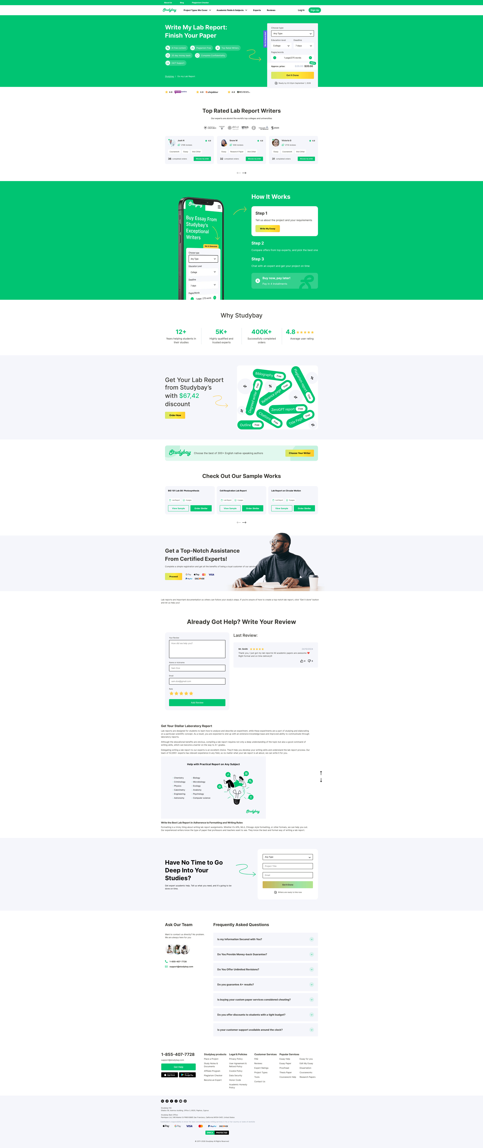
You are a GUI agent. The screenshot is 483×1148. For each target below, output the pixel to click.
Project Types (260, 1072)
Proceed (173, 576)
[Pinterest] (185, 1101)
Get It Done (292, 75)
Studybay (169, 76)
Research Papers (307, 1077)
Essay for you (306, 1059)
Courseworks (306, 1072)
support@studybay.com (181, 966)
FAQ (256, 1059)
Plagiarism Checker (200, 3)
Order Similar (201, 508)
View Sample (178, 508)
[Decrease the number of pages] (274, 57)
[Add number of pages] (310, 57)
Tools (256, 1077)
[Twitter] (167, 1101)
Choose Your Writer (299, 453)
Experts (257, 10)
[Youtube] (180, 1101)
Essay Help (284, 1059)
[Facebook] (171, 1101)
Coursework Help (287, 1077)
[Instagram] (176, 1101)
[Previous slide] (239, 173)
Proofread (284, 1068)
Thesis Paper (285, 1072)
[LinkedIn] (162, 1101)
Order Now (175, 415)
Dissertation (305, 1068)
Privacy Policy (236, 1059)
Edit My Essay (306, 1063)
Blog (182, 3)
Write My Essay (267, 228)
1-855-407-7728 (178, 961)
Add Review (197, 702)
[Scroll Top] (321, 773)
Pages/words (277, 52)
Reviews (271, 10)
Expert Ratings (261, 1068)
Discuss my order (202, 159)
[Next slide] (244, 173)
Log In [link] (301, 10)
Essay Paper (285, 1063)
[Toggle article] (311, 939)
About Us (168, 3)
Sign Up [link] (315, 10)
